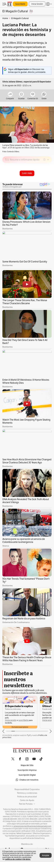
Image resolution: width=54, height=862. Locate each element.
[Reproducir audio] (7, 177)
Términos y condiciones (27, 793)
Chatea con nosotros (28, 779)
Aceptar (45, 855)
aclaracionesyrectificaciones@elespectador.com (32, 826)
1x (48, 181)
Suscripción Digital (27, 775)
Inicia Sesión (37, 4)
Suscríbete (20, 4)
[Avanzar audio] (44, 181)
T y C (29, 735)
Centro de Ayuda (27, 800)
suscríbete (23, 720)
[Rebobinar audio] (39, 181)
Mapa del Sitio (27, 765)
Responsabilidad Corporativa (27, 789)
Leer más (27, 173)
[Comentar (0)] (32, 94)
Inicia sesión (10, 720)
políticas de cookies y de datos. (18, 859)
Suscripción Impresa (27, 770)
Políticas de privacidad (27, 797)
